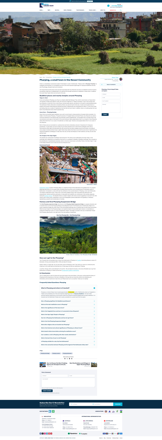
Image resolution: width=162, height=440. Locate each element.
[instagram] (45, 433)
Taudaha (79, 260)
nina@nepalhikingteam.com (71, 428)
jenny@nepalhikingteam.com (112, 428)
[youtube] (49, 433)
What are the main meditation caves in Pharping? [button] (54, 304)
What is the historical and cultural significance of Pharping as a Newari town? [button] (61, 328)
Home (41, 77)
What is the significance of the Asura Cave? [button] (52, 307)
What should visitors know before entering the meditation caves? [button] (58, 331)
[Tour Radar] (50, 411)
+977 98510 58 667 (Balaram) (48, 427)
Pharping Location (56, 353)
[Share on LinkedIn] (69, 359)
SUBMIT (105, 114)
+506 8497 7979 (94, 427)
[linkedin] (47, 433)
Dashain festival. (48, 195)
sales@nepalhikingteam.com (50, 421)
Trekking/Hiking (49, 77)
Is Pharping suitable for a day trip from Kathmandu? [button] (55, 341)
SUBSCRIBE (117, 404)
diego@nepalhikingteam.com (92, 428)
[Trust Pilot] (83, 434)
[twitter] (43, 433)
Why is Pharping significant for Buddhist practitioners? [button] (56, 301)
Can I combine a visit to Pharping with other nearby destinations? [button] (58, 334)
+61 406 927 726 (69, 427)
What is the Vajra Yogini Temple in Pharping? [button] (53, 314)
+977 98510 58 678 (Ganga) (47, 425)
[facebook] (40, 433)
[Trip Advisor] (72, 434)
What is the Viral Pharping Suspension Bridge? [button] (53, 321)
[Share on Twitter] (67, 359)
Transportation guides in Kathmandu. (70, 270)
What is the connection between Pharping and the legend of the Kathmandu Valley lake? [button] (64, 344)
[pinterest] (51, 433)
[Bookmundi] (53, 411)
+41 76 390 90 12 (110, 427)
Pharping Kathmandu (67, 353)
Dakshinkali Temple (44, 187)
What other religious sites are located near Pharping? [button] (55, 324)
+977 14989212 (48, 420)
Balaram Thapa (115, 77)
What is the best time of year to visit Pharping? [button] (53, 338)
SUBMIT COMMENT (47, 390)
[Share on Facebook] (65, 359)
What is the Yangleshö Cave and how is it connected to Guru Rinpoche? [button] (60, 311)
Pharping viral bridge (45, 353)
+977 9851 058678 (116, 6)
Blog (44, 77)
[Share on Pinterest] (72, 359)
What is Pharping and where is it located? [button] (55, 288)
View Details (90, 1)
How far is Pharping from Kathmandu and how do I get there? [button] (57, 317)
